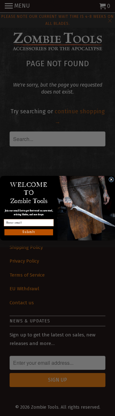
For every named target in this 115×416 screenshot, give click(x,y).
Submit (28, 232)
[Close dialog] (111, 179)
